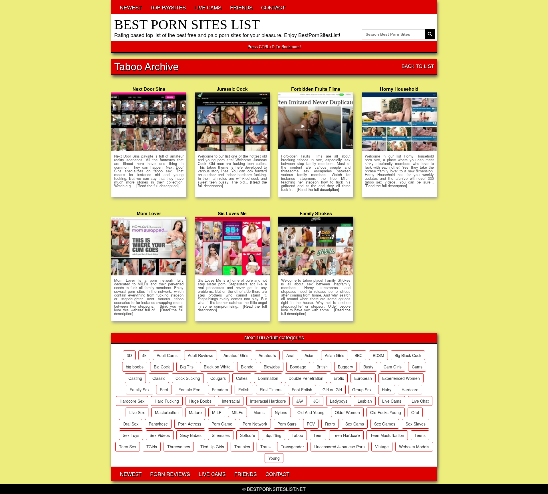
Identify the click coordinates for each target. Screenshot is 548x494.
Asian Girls (334, 355)
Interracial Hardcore (268, 401)
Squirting (273, 435)
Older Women (347, 412)
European (363, 378)
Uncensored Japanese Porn (339, 446)
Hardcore (410, 389)
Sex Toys (131, 435)
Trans (265, 446)
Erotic (339, 378)
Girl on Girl (332, 389)
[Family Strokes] (315, 246)
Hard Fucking (167, 401)
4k (144, 355)
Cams (417, 367)
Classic (158, 378)
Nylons (281, 412)
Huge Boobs (200, 401)
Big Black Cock (407, 355)
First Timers (270, 389)
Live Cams (391, 401)
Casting (135, 378)
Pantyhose (158, 424)
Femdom (220, 389)
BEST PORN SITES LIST (187, 24)
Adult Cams (167, 355)
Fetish (243, 389)
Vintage (382, 446)
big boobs (135, 367)
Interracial (231, 401)
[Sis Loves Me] (232, 246)
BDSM (378, 355)
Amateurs (267, 355)
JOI (316, 401)
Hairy (386, 389)
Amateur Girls (235, 355)
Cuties (241, 378)
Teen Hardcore (346, 435)
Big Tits (187, 367)
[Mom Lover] (148, 246)
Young (274, 458)
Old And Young (311, 412)
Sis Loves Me (232, 213)
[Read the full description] (157, 185)
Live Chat (420, 401)
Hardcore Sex (132, 401)
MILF (216, 412)
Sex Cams (354, 424)
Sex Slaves (416, 424)
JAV (299, 401)
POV (311, 424)
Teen (318, 435)
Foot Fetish (302, 389)
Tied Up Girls (212, 446)
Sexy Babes (191, 435)
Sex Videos (160, 435)
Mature (195, 412)
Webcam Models (414, 446)
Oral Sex (130, 424)
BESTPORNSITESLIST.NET (276, 489)
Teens (420, 435)
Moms (259, 412)
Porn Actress (189, 424)
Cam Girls (393, 367)
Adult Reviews (200, 355)
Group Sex (362, 389)
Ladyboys (338, 401)
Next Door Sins (148, 89)
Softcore (247, 435)
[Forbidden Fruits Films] (315, 121)
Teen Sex (127, 446)
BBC (358, 355)
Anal (290, 355)
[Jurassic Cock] (232, 121)
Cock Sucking (188, 378)
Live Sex (137, 412)
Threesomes (178, 446)
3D (129, 355)
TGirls (151, 446)
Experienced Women (401, 378)
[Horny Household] (399, 121)
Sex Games (384, 424)
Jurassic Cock (232, 89)
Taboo (297, 435)
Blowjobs (272, 367)
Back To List (418, 66)
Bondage (298, 367)
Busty (368, 367)
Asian (310, 355)
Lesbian (365, 401)
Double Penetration (306, 378)
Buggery (345, 367)
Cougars (218, 378)
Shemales (221, 435)
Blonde (247, 367)
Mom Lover (149, 213)
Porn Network (255, 424)
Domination (268, 378)
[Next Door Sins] (148, 121)
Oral (415, 412)
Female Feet (190, 389)
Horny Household (399, 89)
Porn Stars (287, 424)
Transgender (292, 446)
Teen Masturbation (387, 435)
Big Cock (162, 367)
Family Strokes (316, 213)
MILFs (237, 412)
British (322, 367)
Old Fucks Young (385, 412)
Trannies (242, 446)
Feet (164, 389)
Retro (330, 424)
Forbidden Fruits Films (315, 89)
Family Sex (140, 389)
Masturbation (167, 412)
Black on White (217, 367)
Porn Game (221, 424)
